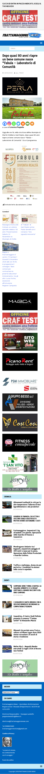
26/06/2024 (8, 73)
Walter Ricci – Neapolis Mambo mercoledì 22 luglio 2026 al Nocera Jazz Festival (27, 648)
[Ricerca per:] (22, 48)
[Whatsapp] (14, 124)
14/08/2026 (18, 558)
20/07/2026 (18, 639)
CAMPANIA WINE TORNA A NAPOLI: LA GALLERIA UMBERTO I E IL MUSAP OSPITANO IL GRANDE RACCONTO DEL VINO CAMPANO (27, 589)
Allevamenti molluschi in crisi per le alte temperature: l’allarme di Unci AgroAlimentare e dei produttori (27, 504)
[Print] (23, 124)
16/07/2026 (18, 653)
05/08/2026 (19, 595)
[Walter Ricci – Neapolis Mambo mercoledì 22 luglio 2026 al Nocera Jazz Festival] (7, 649)
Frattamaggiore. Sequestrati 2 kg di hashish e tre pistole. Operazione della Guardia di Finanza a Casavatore (27, 533)
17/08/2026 (18, 539)
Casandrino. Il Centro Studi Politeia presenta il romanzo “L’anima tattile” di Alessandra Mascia (27, 618)
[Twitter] (18, 124)
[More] (32, 124)
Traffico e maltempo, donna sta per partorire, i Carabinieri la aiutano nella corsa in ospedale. (27, 567)
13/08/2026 (18, 572)
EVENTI (6, 580)
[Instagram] (9, 124)
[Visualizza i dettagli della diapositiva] (20, 19)
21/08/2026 (18, 509)
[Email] (27, 124)
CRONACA (7, 497)
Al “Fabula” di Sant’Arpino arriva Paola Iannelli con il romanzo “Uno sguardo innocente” (28, 229)
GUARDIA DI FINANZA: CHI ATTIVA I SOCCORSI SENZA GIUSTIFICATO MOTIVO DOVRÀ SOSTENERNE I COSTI (26, 518)
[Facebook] (5, 124)
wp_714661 (20, 73)
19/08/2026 (18, 523)
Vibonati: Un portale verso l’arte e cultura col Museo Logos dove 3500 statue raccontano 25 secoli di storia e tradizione (27, 633)
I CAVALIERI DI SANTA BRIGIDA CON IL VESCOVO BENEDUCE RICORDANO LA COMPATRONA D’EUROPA (27, 604)
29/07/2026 (18, 609)
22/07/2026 (18, 623)
